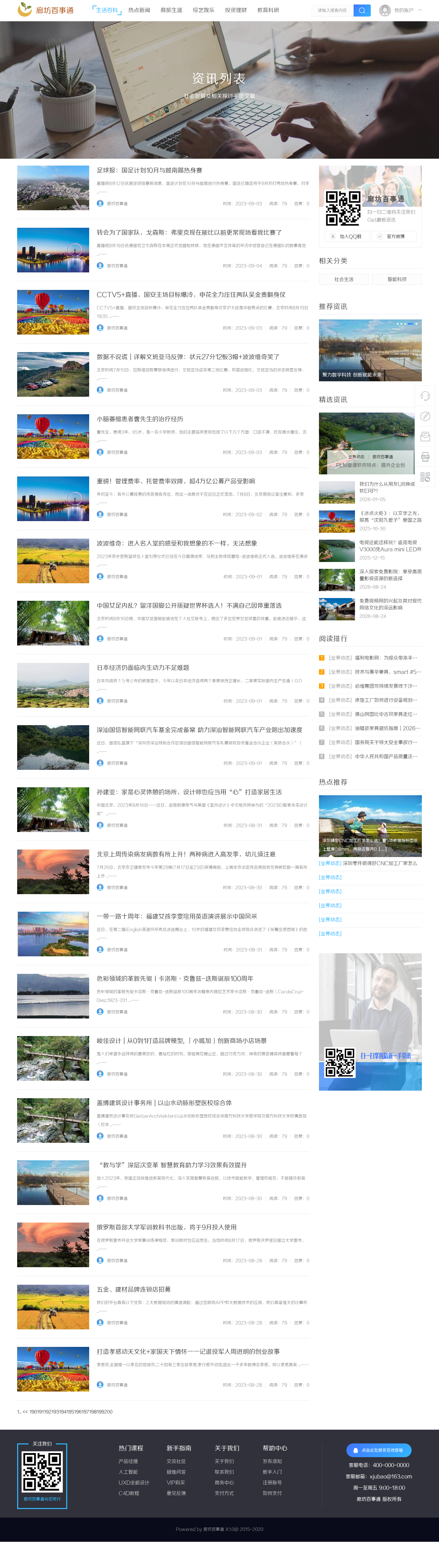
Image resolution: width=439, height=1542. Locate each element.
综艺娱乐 (204, 10)
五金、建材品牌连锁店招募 (134, 1290)
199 (100, 1412)
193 (55, 1412)
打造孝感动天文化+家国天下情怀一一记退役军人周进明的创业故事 (188, 1352)
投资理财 (236, 10)
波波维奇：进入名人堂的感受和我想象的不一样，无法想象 (177, 544)
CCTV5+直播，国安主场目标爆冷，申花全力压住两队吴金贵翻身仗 (191, 295)
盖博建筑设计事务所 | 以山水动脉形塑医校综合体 (164, 1103)
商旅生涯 (171, 10)
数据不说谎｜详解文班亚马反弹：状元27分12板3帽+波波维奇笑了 (188, 357)
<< (25, 1412)
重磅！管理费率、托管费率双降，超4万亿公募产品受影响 (176, 481)
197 (85, 1412)
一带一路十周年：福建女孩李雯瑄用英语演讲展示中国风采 (177, 917)
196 (78, 1412)
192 (47, 1412)
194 (63, 1412)
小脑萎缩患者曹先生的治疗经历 (140, 419)
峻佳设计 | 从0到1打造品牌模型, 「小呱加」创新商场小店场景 (182, 1041)
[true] (362, 10)
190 (33, 1412)
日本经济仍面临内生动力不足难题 (143, 668)
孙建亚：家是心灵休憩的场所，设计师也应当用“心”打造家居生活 (189, 792)
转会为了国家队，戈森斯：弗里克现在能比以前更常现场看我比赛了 (189, 233)
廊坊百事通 (55, 10)
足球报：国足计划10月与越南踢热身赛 (149, 171)
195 (70, 1412)
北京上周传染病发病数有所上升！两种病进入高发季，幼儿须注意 (186, 854)
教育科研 (268, 10)
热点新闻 (139, 10)
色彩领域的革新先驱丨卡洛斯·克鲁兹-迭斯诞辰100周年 (175, 979)
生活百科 (107, 10)
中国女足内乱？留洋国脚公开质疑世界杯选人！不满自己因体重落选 (189, 606)
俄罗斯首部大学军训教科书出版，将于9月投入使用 (167, 1227)
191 (40, 1412)
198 (93, 1412)
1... (19, 1412)
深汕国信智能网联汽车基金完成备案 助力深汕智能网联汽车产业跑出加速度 (199, 730)
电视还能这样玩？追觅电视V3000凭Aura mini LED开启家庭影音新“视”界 (390, 550)
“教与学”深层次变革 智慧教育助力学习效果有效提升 (172, 1165)
